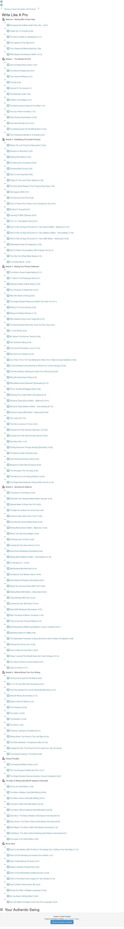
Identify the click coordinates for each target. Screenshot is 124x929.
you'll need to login (72, 919)
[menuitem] (1, 5)
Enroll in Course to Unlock (62, 922)
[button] (1, 2)
